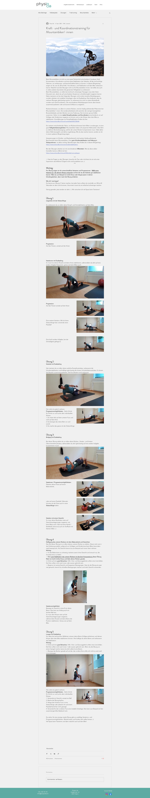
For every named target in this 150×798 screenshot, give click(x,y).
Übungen (63, 12)
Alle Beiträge (42, 12)
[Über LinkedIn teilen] (54, 753)
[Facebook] (110, 794)
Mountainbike (84, 12)
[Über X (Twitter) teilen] (50, 753)
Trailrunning (73, 12)
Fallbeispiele (53, 12)
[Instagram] (106, 794)
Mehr (93, 12)
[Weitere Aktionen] (103, 23)
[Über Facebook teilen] (47, 753)
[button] (101, 5)
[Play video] (75, 222)
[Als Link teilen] (58, 753)
